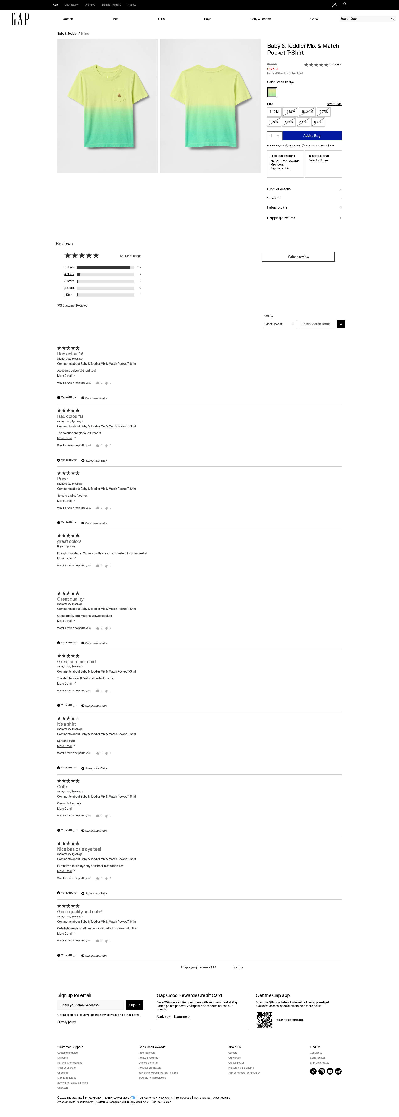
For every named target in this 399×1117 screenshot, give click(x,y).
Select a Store (318, 160)
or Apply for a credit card (152, 1077)
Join (287, 168)
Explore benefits (148, 1062)
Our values (234, 1057)
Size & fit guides (66, 1077)
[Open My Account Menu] (335, 5)
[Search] (393, 18)
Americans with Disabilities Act (75, 1102)
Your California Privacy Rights (155, 1097)
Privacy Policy (93, 1097)
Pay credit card (147, 1052)
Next (237, 967)
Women (68, 19)
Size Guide (334, 104)
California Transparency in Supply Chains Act (122, 1102)
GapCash (62, 1087)
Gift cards (62, 1072)
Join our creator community (244, 1072)
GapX (314, 19)
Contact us (316, 1052)
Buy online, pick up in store (72, 1082)
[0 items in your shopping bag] (344, 5)
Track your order (66, 1067)
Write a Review (298, 257)
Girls (161, 19)
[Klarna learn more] (303, 145)
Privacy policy (66, 1022)
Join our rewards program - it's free (158, 1072)
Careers (233, 1052)
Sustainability (202, 1097)
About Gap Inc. (221, 1097)
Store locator (317, 1057)
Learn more (182, 1016)
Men (116, 19)
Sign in (275, 168)
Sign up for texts (319, 1062)
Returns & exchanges (69, 1062)
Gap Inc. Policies (161, 1102)
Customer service (67, 1052)
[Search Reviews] (341, 324)
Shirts (85, 33)
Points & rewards (148, 1057)
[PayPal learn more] (286, 145)
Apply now (164, 1016)
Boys (207, 19)
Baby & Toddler (260, 19)
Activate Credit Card (150, 1067)
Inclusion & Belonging (241, 1067)
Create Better (236, 1062)
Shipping (62, 1057)
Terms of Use (183, 1097)
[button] (159, 134)
